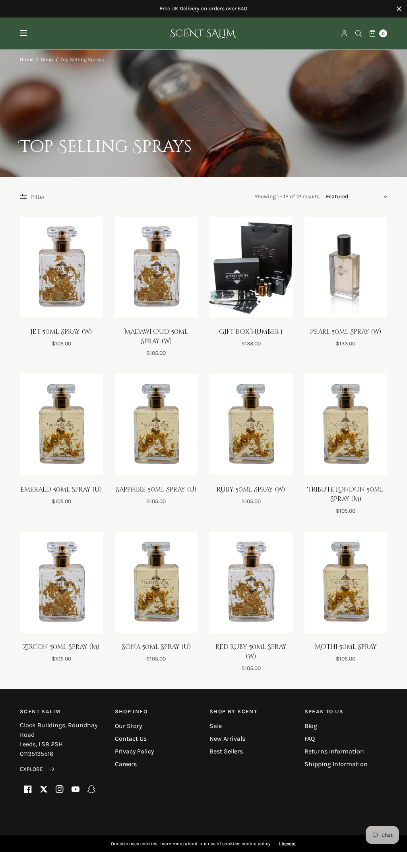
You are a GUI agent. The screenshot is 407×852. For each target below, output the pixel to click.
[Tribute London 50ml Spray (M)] (346, 424)
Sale (215, 726)
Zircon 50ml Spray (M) (61, 647)
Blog (310, 726)
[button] (37, 769)
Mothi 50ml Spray (346, 647)
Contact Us (131, 738)
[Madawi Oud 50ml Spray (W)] (156, 267)
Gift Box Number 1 (251, 331)
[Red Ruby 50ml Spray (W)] (251, 582)
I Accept (287, 843)
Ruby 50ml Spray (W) (251, 489)
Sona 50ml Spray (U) (156, 647)
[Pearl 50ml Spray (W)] (346, 267)
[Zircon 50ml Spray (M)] (61, 582)
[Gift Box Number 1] (251, 267)
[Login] (344, 33)
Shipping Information (336, 764)
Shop (47, 59)
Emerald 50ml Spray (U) (61, 489)
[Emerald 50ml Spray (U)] (61, 424)
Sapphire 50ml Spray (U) (156, 489)
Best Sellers (226, 751)
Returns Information (334, 751)
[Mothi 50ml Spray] (346, 582)
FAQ (309, 738)
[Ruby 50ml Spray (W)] (251, 424)
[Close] (399, 9)
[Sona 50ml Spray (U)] (156, 582)
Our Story (128, 726)
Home (27, 59)
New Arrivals (227, 738)
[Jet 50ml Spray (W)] (61, 267)
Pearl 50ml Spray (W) (345, 331)
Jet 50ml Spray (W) (61, 331)
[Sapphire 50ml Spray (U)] (156, 424)
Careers (126, 764)
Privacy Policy (134, 751)
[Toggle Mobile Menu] (28, 33)
